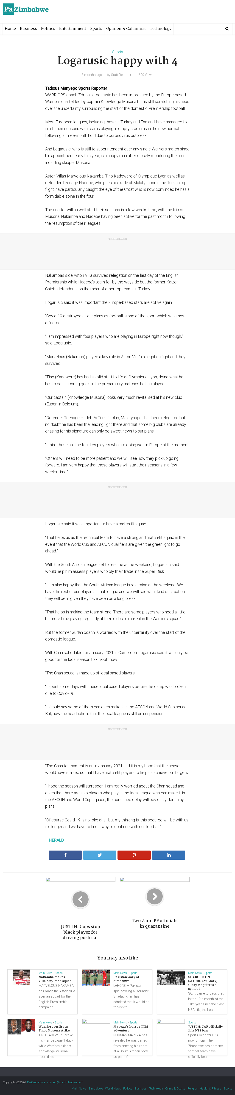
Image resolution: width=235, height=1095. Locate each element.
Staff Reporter (121, 75)
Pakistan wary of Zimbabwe (126, 979)
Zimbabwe (96, 1088)
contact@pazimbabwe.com (65, 1082)
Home (10, 29)
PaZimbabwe (36, 1082)
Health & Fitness (210, 1088)
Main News (45, 973)
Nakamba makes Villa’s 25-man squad (55, 979)
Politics (48, 29)
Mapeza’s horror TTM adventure (130, 1028)
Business (28, 29)
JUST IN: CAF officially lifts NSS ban (205, 1028)
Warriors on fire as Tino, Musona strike (54, 1028)
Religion (192, 1088)
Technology (160, 29)
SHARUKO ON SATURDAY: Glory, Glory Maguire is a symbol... (202, 983)
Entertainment (72, 29)
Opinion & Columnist (126, 29)
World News (113, 1088)
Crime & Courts (175, 1088)
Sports (96, 29)
